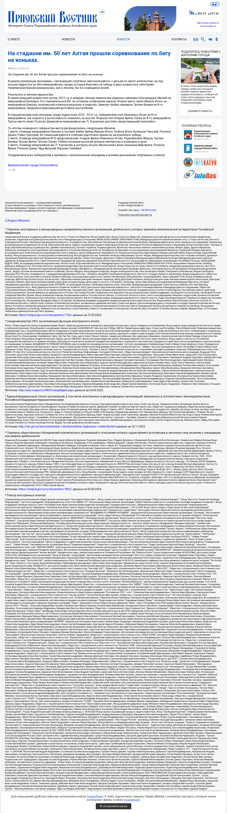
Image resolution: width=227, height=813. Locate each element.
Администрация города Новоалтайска (33, 165)
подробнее (95, 796)
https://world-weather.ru (208, 23)
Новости (68, 39)
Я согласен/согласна (113, 806)
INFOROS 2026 (149, 210)
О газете (14, 39)
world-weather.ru (208, 26)
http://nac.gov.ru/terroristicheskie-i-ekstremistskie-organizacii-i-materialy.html (67, 426)
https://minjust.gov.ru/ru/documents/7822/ (45, 489)
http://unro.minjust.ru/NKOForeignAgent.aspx (46, 390)
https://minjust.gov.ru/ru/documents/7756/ (45, 315)
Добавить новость (200, 111)
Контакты (179, 39)
